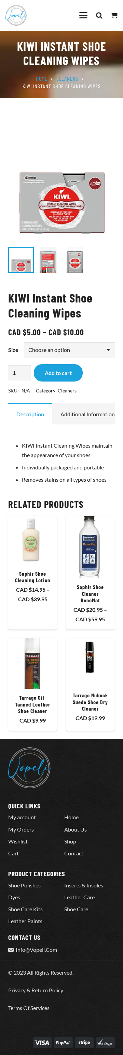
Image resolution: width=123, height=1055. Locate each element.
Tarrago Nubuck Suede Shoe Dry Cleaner (90, 701)
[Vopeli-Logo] (16, 15)
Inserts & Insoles (83, 885)
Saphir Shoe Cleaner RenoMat (90, 593)
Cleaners (67, 78)
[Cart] (114, 15)
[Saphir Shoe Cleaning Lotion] (32, 540)
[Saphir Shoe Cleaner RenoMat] (90, 547)
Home (41, 78)
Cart (13, 853)
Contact (73, 853)
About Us (75, 829)
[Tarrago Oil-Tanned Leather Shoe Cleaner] (32, 663)
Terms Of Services (29, 1008)
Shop (70, 841)
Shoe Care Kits (25, 909)
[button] (83, 15)
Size (13, 349)
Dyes (14, 897)
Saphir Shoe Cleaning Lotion (32, 576)
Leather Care (79, 897)
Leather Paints (25, 921)
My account (22, 817)
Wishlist (18, 841)
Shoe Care (76, 909)
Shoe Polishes (24, 885)
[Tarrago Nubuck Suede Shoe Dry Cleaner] (90, 662)
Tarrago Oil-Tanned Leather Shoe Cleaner (32, 704)
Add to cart (58, 373)
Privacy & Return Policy (35, 990)
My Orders (21, 829)
